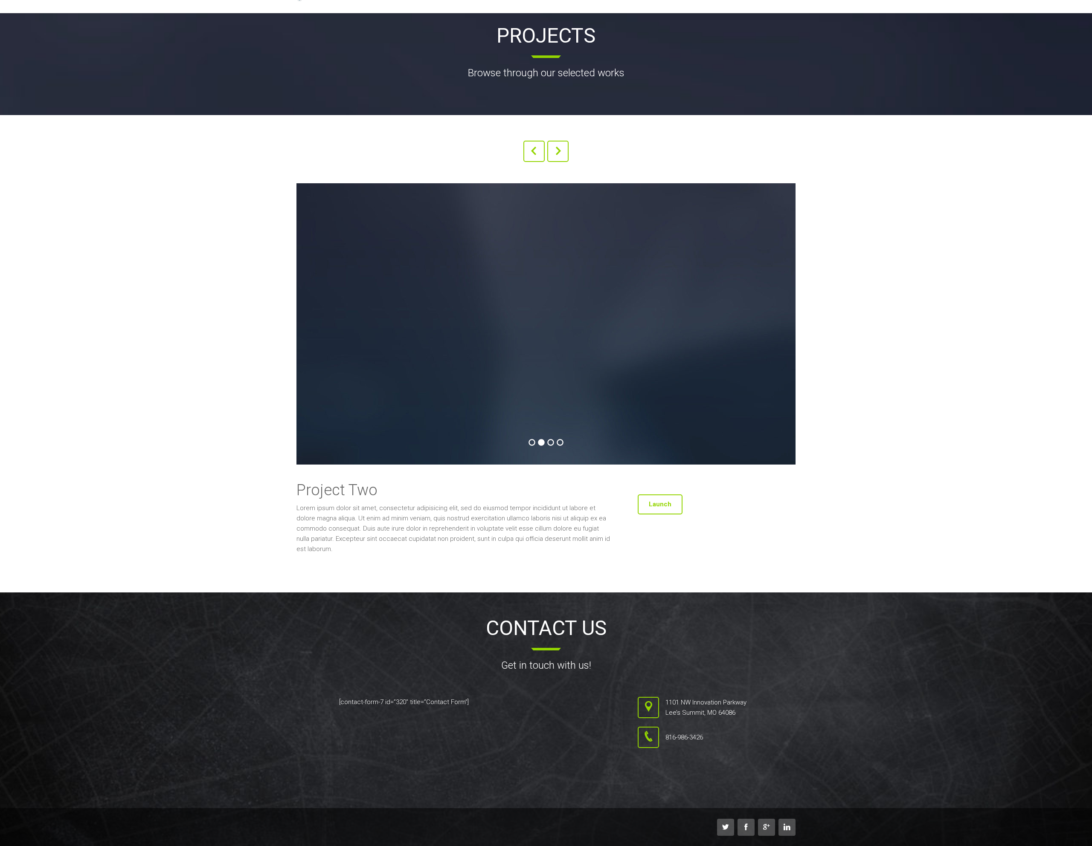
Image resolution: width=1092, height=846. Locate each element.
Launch (660, 504)
